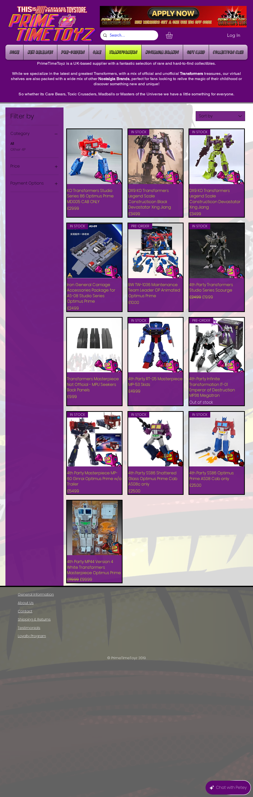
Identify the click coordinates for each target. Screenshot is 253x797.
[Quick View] (94, 156)
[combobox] (220, 116)
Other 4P (17, 149)
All (12, 143)
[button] (173, 35)
